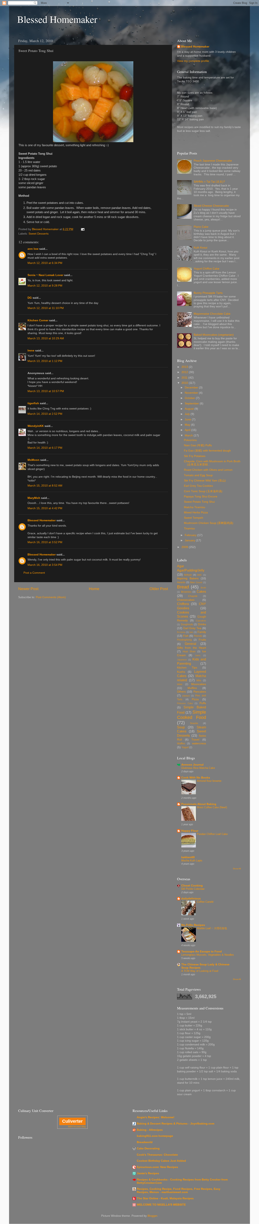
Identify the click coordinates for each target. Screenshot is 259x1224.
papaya (186, 695)
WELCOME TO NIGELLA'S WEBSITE (161, 1204)
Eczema (181, 632)
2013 (185, 366)
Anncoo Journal (192, 764)
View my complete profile (193, 60)
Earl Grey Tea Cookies (198, 485)
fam (191, 632)
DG (30, 297)
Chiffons (183, 604)
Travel (195, 739)
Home (94, 589)
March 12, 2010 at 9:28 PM (45, 285)
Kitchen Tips (187, 667)
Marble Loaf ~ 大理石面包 (212, 928)
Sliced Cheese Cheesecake (211, 205)
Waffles (181, 743)
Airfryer (188, 574)
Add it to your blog (77, 1126)
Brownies (186, 591)
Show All (237, 868)
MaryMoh (34, 497)
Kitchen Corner (38, 320)
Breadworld (145, 1142)
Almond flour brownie (209, 780)
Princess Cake (185, 703)
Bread (183, 586)
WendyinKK (36, 425)
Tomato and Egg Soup (198, 475)
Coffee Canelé (205, 901)
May (188, 424)
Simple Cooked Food (191, 715)
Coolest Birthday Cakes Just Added (161, 1160)
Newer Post (28, 589)
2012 (185, 372)
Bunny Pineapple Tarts (208, 292)
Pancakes (199, 691)
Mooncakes (198, 684)
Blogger (152, 1215)
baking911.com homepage (155, 1135)
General (190, 643)
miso (179, 684)
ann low (33, 248)
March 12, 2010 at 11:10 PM (46, 308)
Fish (186, 635)
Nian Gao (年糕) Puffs (198, 445)
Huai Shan (189, 651)
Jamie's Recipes (148, 1173)
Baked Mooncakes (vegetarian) (214, 334)
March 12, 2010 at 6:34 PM (45, 262)
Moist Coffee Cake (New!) (212, 807)
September (192, 403)
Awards (181, 582)
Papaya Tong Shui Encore (200, 496)
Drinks (202, 624)
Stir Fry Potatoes (194, 456)
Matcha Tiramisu (194, 507)
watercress (199, 743)
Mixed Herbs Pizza (196, 512)
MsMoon (33, 459)
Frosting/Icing (184, 639)
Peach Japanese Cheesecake (213, 160)
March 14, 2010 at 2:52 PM (45, 413)
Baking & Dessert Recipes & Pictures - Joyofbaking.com (175, 1123)
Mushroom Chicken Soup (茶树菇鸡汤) (208, 523)
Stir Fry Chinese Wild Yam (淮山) (205, 480)
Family (201, 632)
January (190, 540)
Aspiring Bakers (187, 578)
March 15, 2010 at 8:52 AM (45, 485)
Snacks (194, 723)
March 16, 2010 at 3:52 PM (45, 542)
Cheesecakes (185, 599)
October (190, 398)
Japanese (182, 659)
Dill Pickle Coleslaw (192, 888)
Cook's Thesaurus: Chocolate (157, 1154)
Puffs (203, 703)
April (188, 430)
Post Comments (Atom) (51, 597)
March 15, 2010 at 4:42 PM (45, 508)
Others (181, 691)
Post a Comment (34, 572)
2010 (185, 382)
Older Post (159, 589)
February (191, 535)
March (189, 435)
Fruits (202, 639)
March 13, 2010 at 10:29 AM (46, 338)
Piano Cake (201, 226)
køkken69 (188, 857)
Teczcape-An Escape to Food (201, 951)
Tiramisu (189, 528)
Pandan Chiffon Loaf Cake (212, 834)
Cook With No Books (195, 777)
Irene (31, 350)
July (188, 414)
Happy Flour (189, 830)
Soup (181, 727)
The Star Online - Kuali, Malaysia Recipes (165, 1198)
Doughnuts (187, 624)
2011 (185, 377)
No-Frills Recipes (193, 925)
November (192, 392)
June (188, 419)
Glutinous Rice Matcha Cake (198, 767)
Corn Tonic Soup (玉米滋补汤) (203, 491)
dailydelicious (191, 898)
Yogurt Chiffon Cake (206, 268)
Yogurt (185, 747)
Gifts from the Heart (191, 647)
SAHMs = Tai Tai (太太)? (209, 181)
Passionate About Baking (198, 804)
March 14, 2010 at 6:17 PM (45, 447)
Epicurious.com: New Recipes (157, 1167)
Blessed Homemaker (57, 19)
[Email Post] (82, 229)
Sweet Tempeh (193, 517)
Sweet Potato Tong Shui (199, 501)
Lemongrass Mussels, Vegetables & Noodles (207, 954)
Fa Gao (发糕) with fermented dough (207, 450)
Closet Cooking (192, 885)
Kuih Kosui (200, 247)
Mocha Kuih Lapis (191, 860)
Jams (198, 655)
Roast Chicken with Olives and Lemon (208, 469)
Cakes (201, 591)
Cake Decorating (148, 1148)
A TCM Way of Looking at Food (199, 970)
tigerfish (33, 403)
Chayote (192, 596)
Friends (198, 636)
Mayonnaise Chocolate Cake (212, 313)
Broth (203, 587)
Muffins (192, 688)
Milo (198, 680)
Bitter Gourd (196, 582)
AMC (199, 575)
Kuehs (181, 671)
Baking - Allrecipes (150, 1129)
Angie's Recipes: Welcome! (155, 1117)
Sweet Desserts (39, 233)
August (189, 408)
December (192, 387)
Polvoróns (190, 440)
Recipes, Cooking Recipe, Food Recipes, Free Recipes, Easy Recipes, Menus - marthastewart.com (178, 1190)
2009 (185, 547)
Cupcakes (201, 620)
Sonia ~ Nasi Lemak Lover (45, 275)
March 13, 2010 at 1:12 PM (45, 361)
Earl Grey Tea (192, 628)
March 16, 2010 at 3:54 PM (45, 564)
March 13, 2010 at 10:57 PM (46, 391)
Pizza (195, 699)
